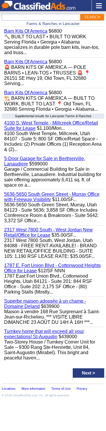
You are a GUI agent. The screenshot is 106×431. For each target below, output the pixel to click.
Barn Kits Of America (25, 31)
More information (33, 388)
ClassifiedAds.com (25, 395)
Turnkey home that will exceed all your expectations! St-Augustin (44, 334)
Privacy (82, 388)
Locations (9, 388)
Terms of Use (61, 388)
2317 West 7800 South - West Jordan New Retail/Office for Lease (48, 232)
